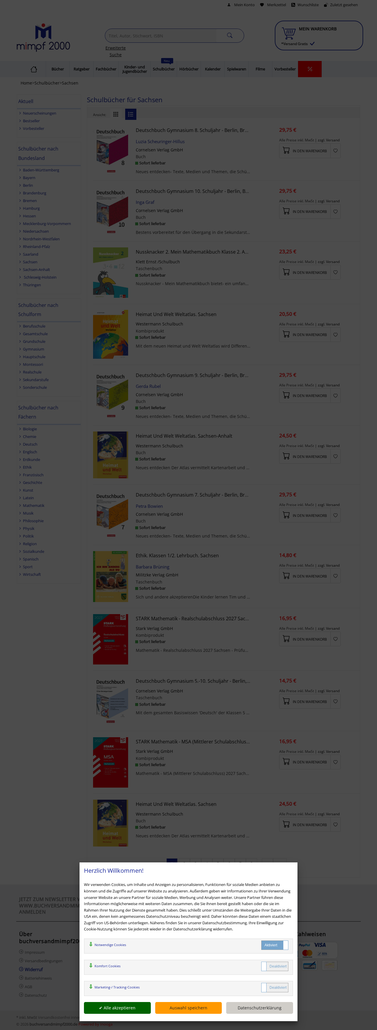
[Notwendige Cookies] (274, 945)
